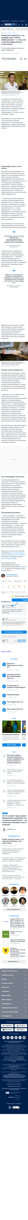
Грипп (3, 581)
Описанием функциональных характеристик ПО (14, 1075)
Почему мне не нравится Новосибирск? (16, 686)
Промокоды (14, 21)
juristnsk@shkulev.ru (20, 1059)
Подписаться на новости (9, 971)
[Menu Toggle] (2, 24)
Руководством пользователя (14, 1074)
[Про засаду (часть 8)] (4, 710)
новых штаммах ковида (9, 558)
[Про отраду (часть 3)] (4, 703)
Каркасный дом (13, 695)
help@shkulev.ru (11, 1060)
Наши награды (6, 995)
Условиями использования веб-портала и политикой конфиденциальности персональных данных (14, 1077)
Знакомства (22, 21)
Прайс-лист (5, 987)
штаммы (8, 110)
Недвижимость (5, 21)
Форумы (14, 659)
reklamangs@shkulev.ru (14, 1066)
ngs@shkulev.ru (21, 1056)
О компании (5, 991)
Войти (6, 641)
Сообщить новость (8, 975)
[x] (20, 1037)
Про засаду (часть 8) (15, 709)
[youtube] (24, 1037)
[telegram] (3, 1037)
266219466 (7, 605)
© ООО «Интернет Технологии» (14, 1103)
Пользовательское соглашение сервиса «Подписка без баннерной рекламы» (14, 1089)
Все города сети (7, 1016)
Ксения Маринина (12, 574)
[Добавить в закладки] (21, 58)
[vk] (7, 1037)
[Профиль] (26, 24)
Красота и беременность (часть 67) (15, 665)
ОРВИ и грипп (17, 581)
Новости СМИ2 (6, 651)
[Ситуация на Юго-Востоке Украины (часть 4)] (4, 678)
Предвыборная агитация (9, 1007)
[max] (16, 1037)
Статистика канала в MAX (10, 1012)
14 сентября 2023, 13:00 (6, 53)
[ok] (12, 1037)
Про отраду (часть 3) (15, 702)
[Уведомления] (22, 24)
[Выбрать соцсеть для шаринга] (25, 58)
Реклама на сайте (7, 983)
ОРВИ (9, 581)
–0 (25, 615)
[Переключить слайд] (25, 726)
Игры (14, 718)
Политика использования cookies (14, 1084)
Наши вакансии (6, 999)
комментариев (10, 59)
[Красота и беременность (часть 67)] (4, 667)
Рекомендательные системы (14, 1086)
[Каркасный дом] (4, 696)
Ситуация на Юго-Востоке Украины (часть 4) (14, 676)
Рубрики (4, 979)
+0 (20, 615)
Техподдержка (6, 1003)
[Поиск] (19, 24)
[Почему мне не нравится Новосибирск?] (4, 688)
